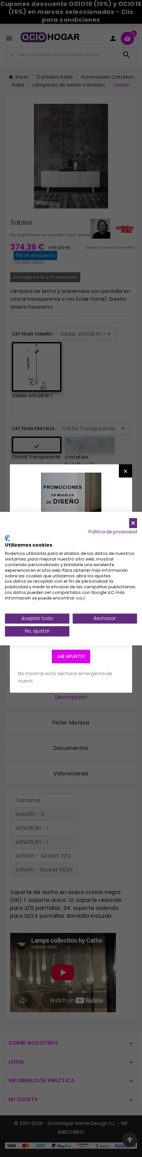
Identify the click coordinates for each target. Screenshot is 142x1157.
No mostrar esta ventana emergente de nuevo (65, 677)
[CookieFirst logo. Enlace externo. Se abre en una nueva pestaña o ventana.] (7, 538)
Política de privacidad (113, 532)
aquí (80, 598)
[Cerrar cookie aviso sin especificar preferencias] (133, 523)
